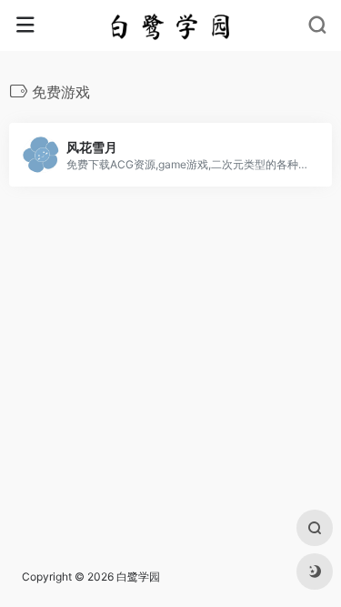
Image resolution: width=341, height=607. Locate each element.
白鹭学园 (138, 576)
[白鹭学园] (170, 25)
